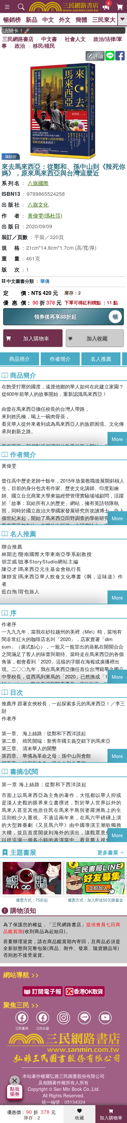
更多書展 (108, 852)
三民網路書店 (18, 39)
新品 (31, 19)
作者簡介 (60, 358)
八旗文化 (38, 204)
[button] (122, 882)
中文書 (49, 39)
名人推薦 (101, 358)
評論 (98, 55)
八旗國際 (38, 183)
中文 (48, 19)
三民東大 (104, 19)
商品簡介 (19, 358)
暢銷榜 (12, 19)
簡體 (81, 19)
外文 (65, 19)
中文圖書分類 (20, 281)
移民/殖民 (44, 45)
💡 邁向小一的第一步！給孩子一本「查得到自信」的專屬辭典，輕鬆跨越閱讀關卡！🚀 (11, 30)
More (117, 438)
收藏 (79, 1117)
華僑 (44, 281)
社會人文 (75, 39)
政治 (20, 45)
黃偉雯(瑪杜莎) (45, 215)
